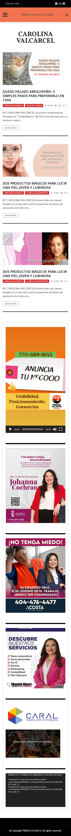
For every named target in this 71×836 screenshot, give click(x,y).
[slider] (32, 429)
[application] (35, 380)
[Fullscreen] (60, 429)
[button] (35, 380)
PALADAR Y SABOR (34, 105)
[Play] (10, 429)
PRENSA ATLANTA (32, 830)
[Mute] (55, 429)
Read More (10, 127)
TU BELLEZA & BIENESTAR (37, 193)
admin (50, 105)
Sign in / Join (12, 3)
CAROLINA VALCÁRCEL (13, 105)
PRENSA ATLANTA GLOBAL (37, 14)
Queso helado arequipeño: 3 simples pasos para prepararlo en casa (33, 95)
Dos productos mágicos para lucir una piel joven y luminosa (35, 185)
